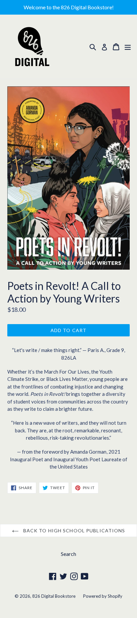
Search (68, 554)
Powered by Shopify (102, 596)
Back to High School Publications (73, 530)
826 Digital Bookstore (53, 596)
